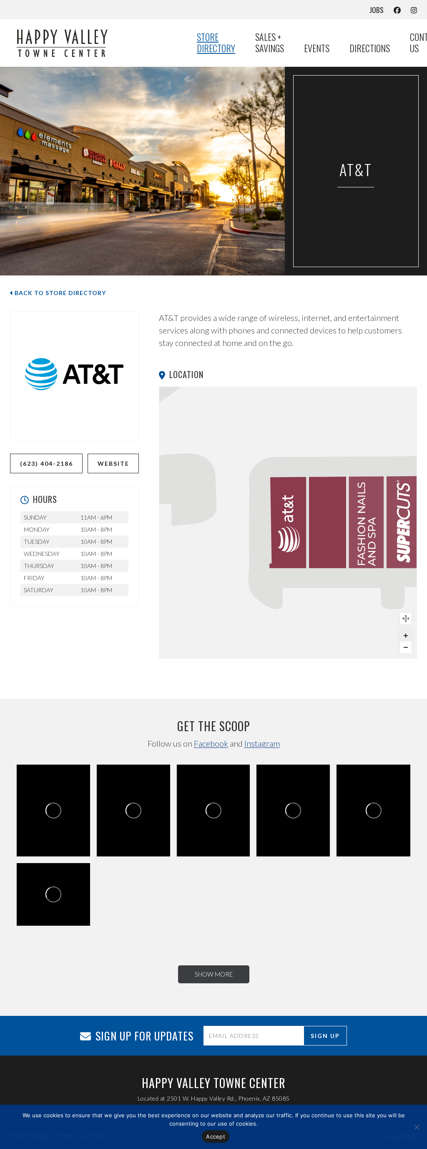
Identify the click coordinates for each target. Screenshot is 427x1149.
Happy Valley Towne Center (50, 812)
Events (316, 48)
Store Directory (216, 42)
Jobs (376, 10)
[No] (416, 1127)
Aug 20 (376, 828)
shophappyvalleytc (34, 828)
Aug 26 (137, 828)
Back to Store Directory (59, 292)
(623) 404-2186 (46, 463)
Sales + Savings (269, 42)
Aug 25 (216, 828)
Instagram (262, 743)
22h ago (57, 828)
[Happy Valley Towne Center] (93, 42)
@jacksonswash (42, 906)
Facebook (211, 743)
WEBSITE (113, 463)
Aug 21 (296, 828)
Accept (215, 1136)
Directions (369, 48)
